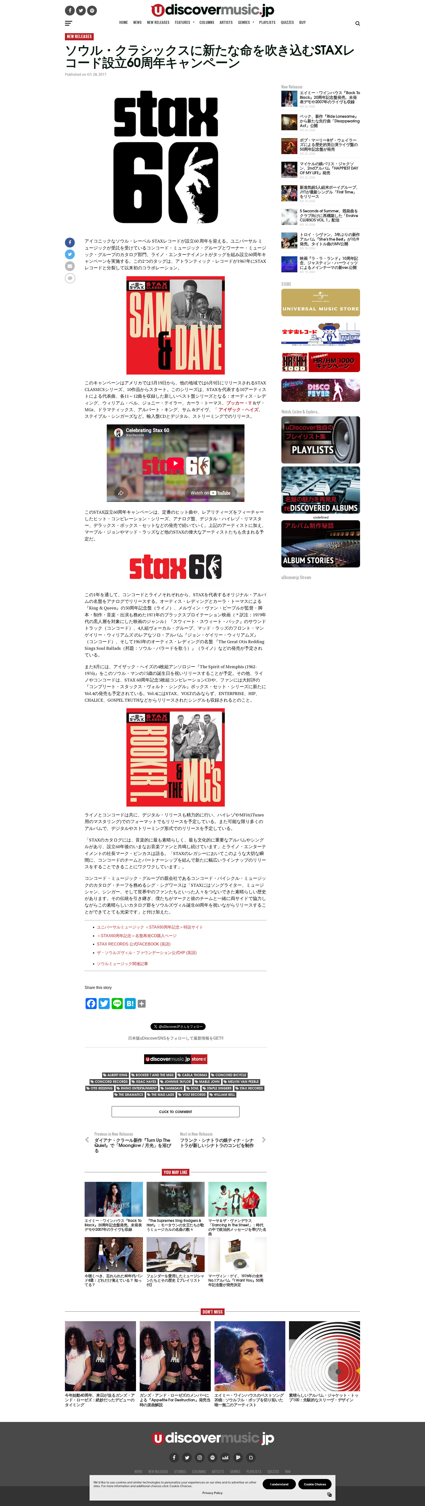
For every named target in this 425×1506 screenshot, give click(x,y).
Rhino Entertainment (139, 1088)
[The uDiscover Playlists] (320, 463)
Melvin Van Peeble (243, 1081)
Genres (244, 22)
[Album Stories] (320, 567)
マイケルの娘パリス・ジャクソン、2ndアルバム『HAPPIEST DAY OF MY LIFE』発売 (329, 167)
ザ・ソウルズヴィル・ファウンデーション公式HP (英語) (147, 953)
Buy (302, 22)
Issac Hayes (146, 1081)
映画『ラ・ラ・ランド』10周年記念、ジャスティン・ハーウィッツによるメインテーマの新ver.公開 (329, 262)
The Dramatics (131, 1094)
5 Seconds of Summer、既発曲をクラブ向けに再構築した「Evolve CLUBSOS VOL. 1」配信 (329, 215)
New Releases (158, 22)
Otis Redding (102, 1088)
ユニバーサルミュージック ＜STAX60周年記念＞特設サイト (150, 927)
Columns (206, 22)
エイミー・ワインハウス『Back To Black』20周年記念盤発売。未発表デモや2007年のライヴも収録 (330, 96)
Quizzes (287, 22)
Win (287, 1471)
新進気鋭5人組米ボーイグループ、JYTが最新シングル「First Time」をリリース (330, 191)
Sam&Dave (173, 1088)
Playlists (267, 22)
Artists (226, 22)
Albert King (117, 1074)
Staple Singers (219, 1088)
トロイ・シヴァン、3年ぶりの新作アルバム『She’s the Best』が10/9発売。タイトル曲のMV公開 (330, 238)
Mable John (209, 1081)
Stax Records (251, 1088)
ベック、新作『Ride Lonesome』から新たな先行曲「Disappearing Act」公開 (330, 120)
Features (182, 22)
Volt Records (194, 1094)
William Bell (224, 1094)
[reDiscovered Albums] (320, 513)
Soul (195, 1088)
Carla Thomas (194, 1074)
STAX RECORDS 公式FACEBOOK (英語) (133, 944)
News (137, 22)
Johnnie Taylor (178, 1081)
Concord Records (111, 1081)
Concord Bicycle (230, 1074)
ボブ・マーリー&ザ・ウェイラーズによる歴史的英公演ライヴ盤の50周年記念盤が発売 (329, 144)
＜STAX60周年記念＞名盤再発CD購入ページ (137, 936)
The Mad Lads (163, 1094)
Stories (180, 1471)
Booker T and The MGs (155, 1074)
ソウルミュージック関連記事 (122, 964)
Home (123, 22)
